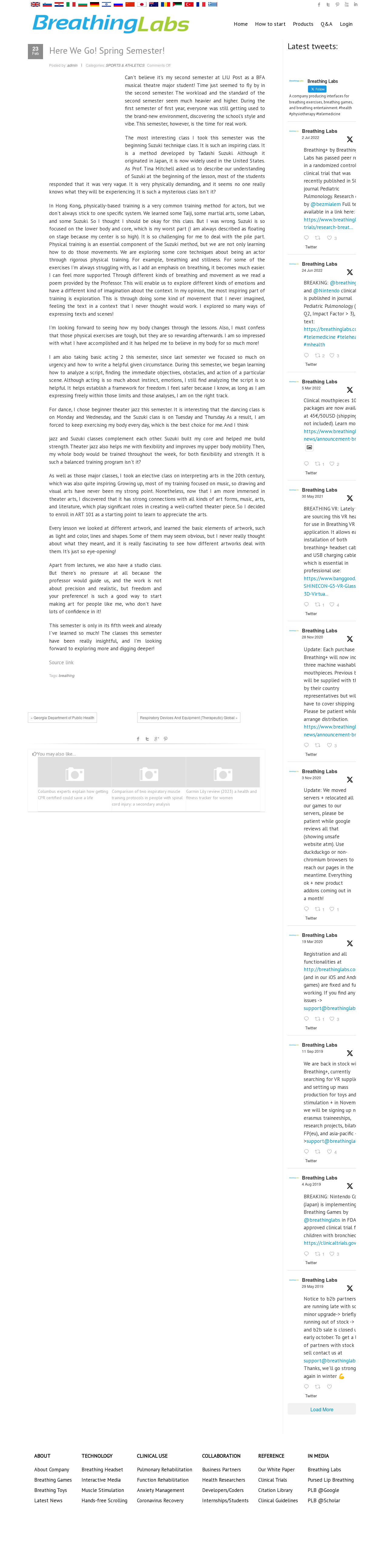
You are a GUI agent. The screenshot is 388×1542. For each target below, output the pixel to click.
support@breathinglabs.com (336, 1008)
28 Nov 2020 (312, 636)
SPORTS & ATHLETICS (125, 65)
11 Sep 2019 (312, 1051)
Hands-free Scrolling (104, 1500)
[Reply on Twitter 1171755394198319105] (307, 1152)
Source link (61, 662)
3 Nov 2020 (311, 777)
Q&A (327, 23)
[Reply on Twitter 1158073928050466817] (307, 1254)
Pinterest (165, 738)
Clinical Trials (272, 1479)
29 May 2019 (312, 1286)
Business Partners (221, 1469)
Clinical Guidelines (278, 1500)
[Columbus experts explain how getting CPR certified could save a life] (75, 774)
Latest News (48, 1500)
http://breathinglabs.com (332, 969)
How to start (270, 23)
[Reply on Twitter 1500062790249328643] (307, 464)
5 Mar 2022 (311, 387)
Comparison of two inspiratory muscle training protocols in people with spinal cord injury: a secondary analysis (147, 798)
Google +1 (156, 738)
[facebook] (319, 4)
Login (346, 23)
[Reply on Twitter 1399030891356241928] (307, 604)
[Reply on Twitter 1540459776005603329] (307, 355)
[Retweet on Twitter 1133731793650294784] (319, 1387)
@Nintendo (326, 290)
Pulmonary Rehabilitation (164, 1469)
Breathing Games (53, 1479)
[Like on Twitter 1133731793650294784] (331, 1387)
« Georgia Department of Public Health (62, 717)
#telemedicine (320, 337)
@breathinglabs (348, 282)
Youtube (346, 4)
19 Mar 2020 (312, 941)
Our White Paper (276, 1469)
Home (241, 23)
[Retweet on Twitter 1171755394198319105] (319, 1152)
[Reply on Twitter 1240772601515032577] (307, 1019)
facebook (138, 738)
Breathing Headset (102, 1469)
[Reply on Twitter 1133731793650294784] (307, 1387)
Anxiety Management (160, 1490)
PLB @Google (323, 1490)
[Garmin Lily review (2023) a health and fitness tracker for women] (223, 774)
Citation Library (275, 1490)
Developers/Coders (223, 1490)
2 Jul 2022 (310, 137)
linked (355, 4)
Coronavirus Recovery (160, 1500)
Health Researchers (223, 1479)
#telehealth (350, 337)
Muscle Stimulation (103, 1490)
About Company (51, 1469)
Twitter (147, 738)
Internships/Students (225, 1500)
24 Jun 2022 (312, 270)
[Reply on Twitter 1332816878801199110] (307, 745)
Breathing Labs (319, 130)
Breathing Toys (50, 1490)
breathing (67, 675)
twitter (328, 4)
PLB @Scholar (324, 1500)
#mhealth (314, 344)
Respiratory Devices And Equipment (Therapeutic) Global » (189, 717)
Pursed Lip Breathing (331, 1479)
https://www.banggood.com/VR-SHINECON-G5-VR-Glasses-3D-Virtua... (339, 586)
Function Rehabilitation (163, 1479)
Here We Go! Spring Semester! (107, 50)
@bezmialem (325, 204)
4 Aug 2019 (311, 1184)
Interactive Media (101, 1479)
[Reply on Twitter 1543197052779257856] (307, 238)
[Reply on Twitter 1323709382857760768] (307, 909)
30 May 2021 (312, 496)
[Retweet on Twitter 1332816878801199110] (319, 745)
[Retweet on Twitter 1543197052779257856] (319, 238)
